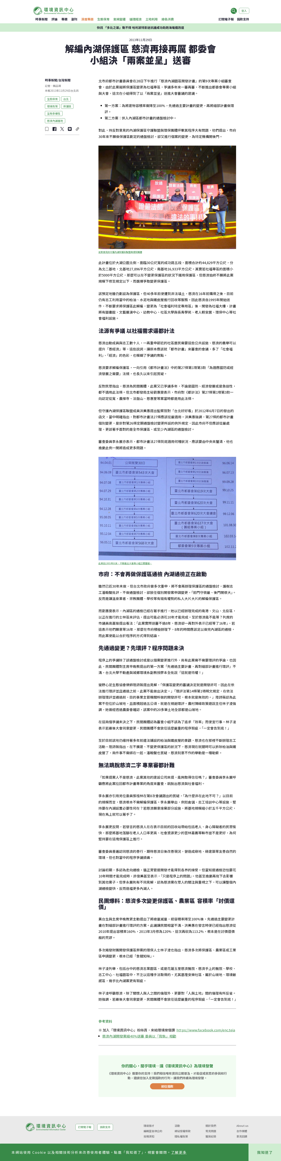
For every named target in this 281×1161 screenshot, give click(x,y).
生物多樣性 (53, 113)
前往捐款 (167, 1086)
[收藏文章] (47, 129)
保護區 (67, 106)
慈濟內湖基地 (55, 120)
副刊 (74, 19)
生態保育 (103, 19)
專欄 (64, 19)
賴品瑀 (57, 86)
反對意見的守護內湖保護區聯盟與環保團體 (120, 252)
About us (242, 1126)
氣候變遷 (119, 19)
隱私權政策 (181, 1136)
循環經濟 (135, 19)
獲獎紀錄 (210, 1136)
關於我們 (210, 1126)
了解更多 (179, 1152)
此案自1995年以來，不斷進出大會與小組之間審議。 (125, 563)
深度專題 (87, 19)
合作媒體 (241, 1131)
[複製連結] (77, 129)
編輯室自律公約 (153, 1131)
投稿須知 (149, 1136)
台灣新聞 (64, 80)
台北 (66, 99)
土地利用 (151, 19)
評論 (54, 19)
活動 (177, 1126)
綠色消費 (168, 19)
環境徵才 (149, 1126)
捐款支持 (243, 19)
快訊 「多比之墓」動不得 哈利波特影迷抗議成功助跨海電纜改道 (140, 27)
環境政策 (52, 106)
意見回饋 (241, 1136)
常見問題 (210, 1131)
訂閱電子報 (226, 19)
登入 (244, 11)
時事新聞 (41, 19)
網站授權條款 (183, 1131)
